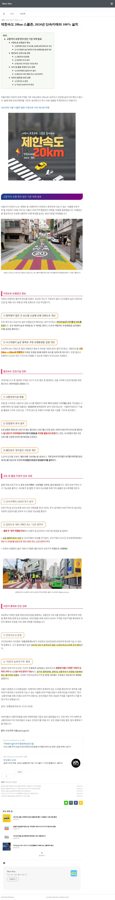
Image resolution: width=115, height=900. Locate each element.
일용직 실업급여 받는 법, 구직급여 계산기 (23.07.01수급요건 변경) (20, 788)
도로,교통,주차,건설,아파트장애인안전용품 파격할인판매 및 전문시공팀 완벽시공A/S (37, 747)
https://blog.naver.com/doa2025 (13, 757)
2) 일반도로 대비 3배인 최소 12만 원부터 (29, 74)
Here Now (7, 3)
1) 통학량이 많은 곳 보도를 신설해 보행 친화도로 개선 (33, 46)
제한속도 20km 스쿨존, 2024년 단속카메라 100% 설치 (39, 24)
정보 (3, 20)
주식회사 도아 (9, 760)
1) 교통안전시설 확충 (22, 56)
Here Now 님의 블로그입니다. (17, 874)
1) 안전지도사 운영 (21, 81)
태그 (12, 14)
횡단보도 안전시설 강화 (20, 53)
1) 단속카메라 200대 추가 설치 (25, 70)
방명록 (22, 14)
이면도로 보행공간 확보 (20, 42)
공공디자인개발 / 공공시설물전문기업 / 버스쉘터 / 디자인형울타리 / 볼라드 (33, 763)
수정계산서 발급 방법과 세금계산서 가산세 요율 (15, 796)
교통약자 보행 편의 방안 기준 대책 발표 (24, 39)
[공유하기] (11, 776)
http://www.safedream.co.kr (12, 740)
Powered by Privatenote (7, 897)
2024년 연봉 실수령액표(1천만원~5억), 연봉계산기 (16, 791)
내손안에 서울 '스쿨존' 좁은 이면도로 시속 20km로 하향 (25, 107)
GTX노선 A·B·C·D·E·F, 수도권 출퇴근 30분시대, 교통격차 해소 (19, 793)
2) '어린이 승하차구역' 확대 (24, 84)
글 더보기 (42, 855)
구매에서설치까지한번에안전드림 (18, 744)
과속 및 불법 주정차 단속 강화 (23, 67)
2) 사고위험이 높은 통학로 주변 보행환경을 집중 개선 (33, 49)
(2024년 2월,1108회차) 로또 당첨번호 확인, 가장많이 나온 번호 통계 (21, 786)
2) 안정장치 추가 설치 (22, 60)
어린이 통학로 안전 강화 (21, 77)
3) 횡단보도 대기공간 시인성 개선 (26, 63)
